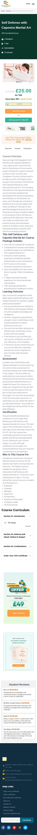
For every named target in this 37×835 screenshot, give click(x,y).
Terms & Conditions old (11, 813)
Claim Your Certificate (11, 791)
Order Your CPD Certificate (15, 556)
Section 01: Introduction (14, 516)
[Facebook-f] (3, 827)
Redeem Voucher (9, 807)
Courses (8, 11)
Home (3, 11)
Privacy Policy (8, 810)
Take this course (18, 111)
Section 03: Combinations (15, 546)
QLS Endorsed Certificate (12, 798)
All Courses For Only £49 (18, 120)
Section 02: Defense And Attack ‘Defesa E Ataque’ (14, 535)
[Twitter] (25, 827)
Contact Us (7, 804)
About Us (6, 801)
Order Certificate (9, 794)
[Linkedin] (9, 827)
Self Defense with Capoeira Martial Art (16, 25)
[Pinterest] (14, 827)
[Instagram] (20, 827)
